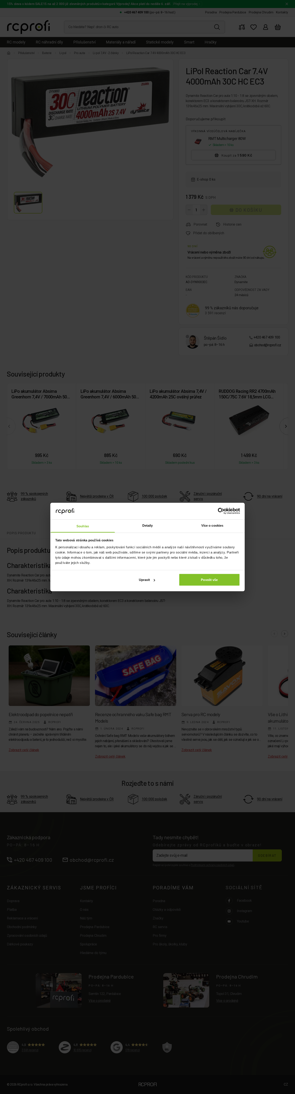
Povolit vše (209, 580)
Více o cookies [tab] (212, 525)
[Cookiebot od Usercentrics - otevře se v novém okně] (221, 511)
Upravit (144, 580)
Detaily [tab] (147, 525)
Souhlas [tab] (82, 526)
